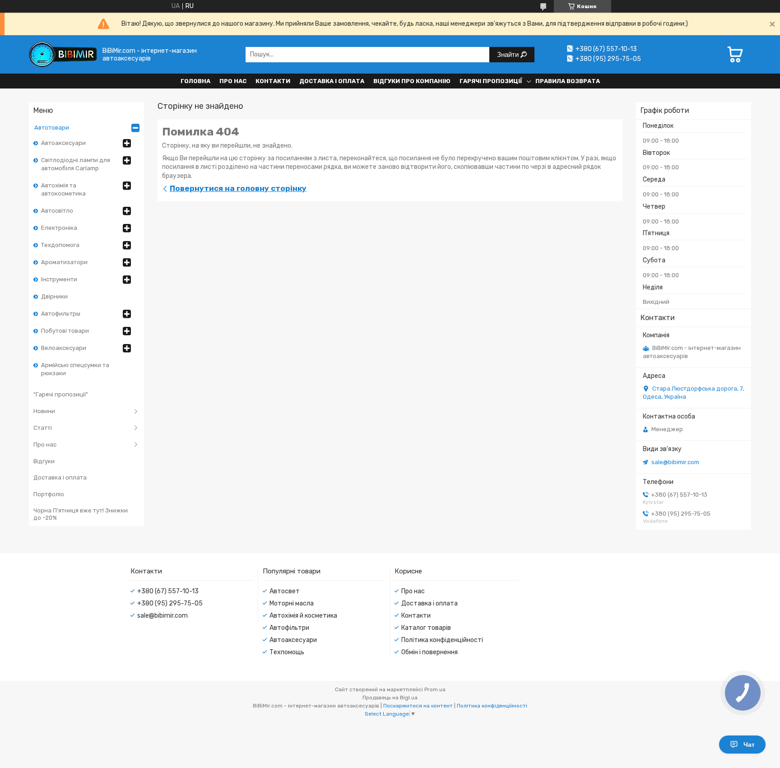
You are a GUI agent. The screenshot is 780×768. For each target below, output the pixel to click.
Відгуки (44, 461)
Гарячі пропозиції (491, 81)
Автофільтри (289, 628)
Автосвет (284, 591)
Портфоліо (48, 494)
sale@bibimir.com (675, 462)
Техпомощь (286, 652)
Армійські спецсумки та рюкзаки (75, 369)
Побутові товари (65, 330)
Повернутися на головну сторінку (238, 188)
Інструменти (59, 279)
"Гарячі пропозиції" (60, 394)
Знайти (508, 54)
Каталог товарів (426, 628)
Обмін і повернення (429, 652)
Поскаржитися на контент (418, 706)
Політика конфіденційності (442, 640)
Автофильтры (60, 313)
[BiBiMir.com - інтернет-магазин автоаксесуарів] (63, 54)
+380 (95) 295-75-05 (170, 603)
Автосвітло (57, 210)
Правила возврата (567, 81)
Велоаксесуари (63, 347)
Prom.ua (435, 689)
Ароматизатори (64, 262)
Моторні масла (291, 603)
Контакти (272, 81)
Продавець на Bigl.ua (390, 697)
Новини (44, 411)
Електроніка (59, 227)
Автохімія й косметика (303, 615)
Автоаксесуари (63, 143)
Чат (749, 744)
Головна (195, 81)
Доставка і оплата (331, 81)
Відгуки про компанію (411, 81)
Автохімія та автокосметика (63, 189)
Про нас (232, 81)
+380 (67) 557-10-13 (168, 591)
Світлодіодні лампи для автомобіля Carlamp (75, 164)
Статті (42, 427)
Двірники (54, 296)
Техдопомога (60, 245)
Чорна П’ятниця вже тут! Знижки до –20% (80, 514)
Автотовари (51, 127)
